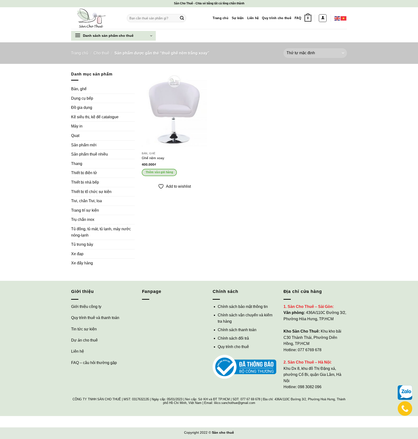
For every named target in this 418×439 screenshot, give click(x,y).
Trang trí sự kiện (85, 210)
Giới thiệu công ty (86, 307)
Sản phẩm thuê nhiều (89, 154)
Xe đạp (77, 254)
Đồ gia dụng (81, 107)
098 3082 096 (309, 387)
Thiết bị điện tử (84, 173)
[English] (337, 18)
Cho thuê (101, 53)
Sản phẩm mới (84, 145)
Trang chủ (220, 18)
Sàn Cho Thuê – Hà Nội (309, 362)
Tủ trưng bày (82, 244)
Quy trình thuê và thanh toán (95, 318)
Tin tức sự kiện (84, 329)
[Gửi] (182, 18)
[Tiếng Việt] (344, 18)
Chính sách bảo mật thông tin (243, 307)
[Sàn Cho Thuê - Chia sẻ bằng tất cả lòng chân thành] (95, 18)
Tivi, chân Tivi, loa (86, 201)
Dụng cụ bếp (82, 98)
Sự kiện (238, 18)
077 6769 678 (309, 350)
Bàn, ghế (79, 89)
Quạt (75, 136)
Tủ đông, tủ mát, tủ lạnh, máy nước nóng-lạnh (101, 232)
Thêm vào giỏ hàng (159, 172)
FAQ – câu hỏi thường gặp (94, 363)
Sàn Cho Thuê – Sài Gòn (310, 307)
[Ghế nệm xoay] (174, 110)
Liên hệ (253, 18)
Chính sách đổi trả (233, 338)
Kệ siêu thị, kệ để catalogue (95, 117)
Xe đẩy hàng (82, 263)
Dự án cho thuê (84, 340)
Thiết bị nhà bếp (85, 182)
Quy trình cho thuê (276, 18)
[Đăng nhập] (323, 18)
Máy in (76, 126)
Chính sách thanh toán (237, 330)
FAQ (298, 18)
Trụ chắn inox (82, 219)
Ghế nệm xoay (153, 158)
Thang (76, 164)
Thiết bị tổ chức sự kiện (91, 192)
